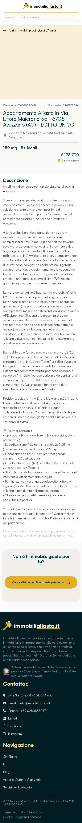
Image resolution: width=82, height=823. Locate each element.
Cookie (8, 817)
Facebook (14, 726)
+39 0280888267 (33, 711)
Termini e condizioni (16, 812)
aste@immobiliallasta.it (34, 703)
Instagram (15, 734)
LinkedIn (13, 718)
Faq (5, 764)
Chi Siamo (10, 756)
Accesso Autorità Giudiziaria (22, 780)
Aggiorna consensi (29, 817)
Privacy (38, 812)
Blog (6, 772)
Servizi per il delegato (17, 787)
